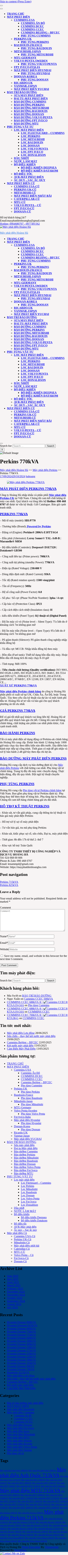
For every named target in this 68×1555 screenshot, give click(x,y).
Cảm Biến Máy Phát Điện (21, 1048)
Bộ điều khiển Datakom (39, 170)
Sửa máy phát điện (28, 95)
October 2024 (14, 1297)
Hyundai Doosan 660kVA (21, 1337)
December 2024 (16, 1291)
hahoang (30, 476)
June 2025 (12, 1275)
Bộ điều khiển (25, 164)
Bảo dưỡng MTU (26, 123)
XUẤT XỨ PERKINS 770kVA (18, 685)
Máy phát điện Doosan (19, 1424)
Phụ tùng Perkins (35, 41)
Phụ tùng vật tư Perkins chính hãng (42, 790)
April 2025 (13, 1282)
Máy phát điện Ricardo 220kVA (20, 1529)
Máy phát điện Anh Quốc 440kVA (14, 1470)
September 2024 (16, 1301)
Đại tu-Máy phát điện (31, 98)
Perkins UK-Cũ (25, 189)
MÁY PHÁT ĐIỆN (18, 16)
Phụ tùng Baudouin (36, 48)
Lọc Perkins (30, 136)
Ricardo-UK (23, 82)
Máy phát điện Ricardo (19, 1443)
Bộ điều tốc (23, 173)
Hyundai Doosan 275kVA (21, 1350)
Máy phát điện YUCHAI (31, 89)
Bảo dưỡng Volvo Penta (33, 117)
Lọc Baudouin (32, 142)
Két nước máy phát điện (20, 1045)
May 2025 (12, 1279)
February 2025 (15, 1288)
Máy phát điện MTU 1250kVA (21, 1498)
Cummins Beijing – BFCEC (40, 32)
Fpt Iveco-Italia (27, 67)
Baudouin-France (28, 45)
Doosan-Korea (25, 76)
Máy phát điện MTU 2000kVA (55, 1501)
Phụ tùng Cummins (36, 35)
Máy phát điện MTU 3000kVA (21, 1508)
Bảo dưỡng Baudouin (31, 111)
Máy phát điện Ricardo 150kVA (49, 1522)
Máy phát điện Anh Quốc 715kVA (33, 1472)
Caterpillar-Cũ (27, 198)
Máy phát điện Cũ (21, 183)
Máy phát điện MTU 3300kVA (46, 1508)
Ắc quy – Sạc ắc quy (29, 180)
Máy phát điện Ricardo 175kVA (35, 1525)
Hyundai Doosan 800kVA (21, 1328)
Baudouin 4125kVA (18, 1372)
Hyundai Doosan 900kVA (21, 1322)
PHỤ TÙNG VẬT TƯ (20, 126)
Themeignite (52, 1547)
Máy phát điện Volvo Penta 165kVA (32, 1541)
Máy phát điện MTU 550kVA (28, 1486)
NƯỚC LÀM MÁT (25, 161)
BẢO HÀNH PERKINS (17, 733)
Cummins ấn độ (22, 1415)
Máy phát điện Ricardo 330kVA (35, 1532)
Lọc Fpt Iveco (32, 151)
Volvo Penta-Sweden (31, 60)
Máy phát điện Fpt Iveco (20, 1428)
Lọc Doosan (30, 145)
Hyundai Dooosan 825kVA (22, 1325)
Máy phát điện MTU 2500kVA (38, 1504)
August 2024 (14, 1304)
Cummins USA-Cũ (27, 186)
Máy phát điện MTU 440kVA (44, 1483)
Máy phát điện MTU (18, 1437)
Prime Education (31, 1547)
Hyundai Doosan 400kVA (21, 1344)
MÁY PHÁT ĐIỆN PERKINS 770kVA (28, 489)
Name (4, 936)
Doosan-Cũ (22, 211)
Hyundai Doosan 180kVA (21, 1359)
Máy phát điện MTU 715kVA (30, 1490)
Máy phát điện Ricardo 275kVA (47, 1529)
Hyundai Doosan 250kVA (21, 1353)
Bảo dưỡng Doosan (29, 114)
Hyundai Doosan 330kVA (21, 1347)
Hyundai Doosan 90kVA (21, 1366)
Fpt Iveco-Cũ (24, 208)
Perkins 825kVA (9, 885)
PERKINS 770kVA (14, 514)
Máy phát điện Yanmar (19, 1450)
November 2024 (16, 1294)
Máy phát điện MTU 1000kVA (32, 1495)
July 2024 (12, 1307)
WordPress (20, 1550)
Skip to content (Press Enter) (15, 1)
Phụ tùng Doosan (34, 79)
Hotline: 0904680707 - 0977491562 (20, 223)
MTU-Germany (25, 57)
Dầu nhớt (21, 158)
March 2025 (13, 1285)
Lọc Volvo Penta (34, 148)
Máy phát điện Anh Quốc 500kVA (42, 1470)
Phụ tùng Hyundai (35, 73)
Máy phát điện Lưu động (21, 1032)
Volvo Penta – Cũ (27, 205)
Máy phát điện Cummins (20, 1412)
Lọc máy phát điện (29, 129)
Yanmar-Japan (25, 85)
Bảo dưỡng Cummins (30, 101)
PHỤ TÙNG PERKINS (17, 784)
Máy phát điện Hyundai (32, 70)
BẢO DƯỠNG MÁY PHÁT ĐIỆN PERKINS (33, 758)
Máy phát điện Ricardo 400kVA (20, 1535)
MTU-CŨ (20, 202)
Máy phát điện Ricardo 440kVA (47, 1535)
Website (4, 949)
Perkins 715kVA (9, 881)
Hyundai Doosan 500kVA (21, 1341)
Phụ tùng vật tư (15, 1453)
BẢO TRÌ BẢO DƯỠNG (22, 92)
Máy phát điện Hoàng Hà (14, 232)
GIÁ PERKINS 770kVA (17, 710)
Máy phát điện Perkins (45, 470)
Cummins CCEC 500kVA (38, 998)
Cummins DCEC (23, 1421)
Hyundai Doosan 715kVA (21, 1334)
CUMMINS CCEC (32, 29)
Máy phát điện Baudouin (20, 1409)
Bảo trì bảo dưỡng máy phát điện (25, 1402)
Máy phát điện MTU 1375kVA (46, 1498)
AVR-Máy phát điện (29, 176)
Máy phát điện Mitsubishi (21, 1434)
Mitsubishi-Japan (27, 51)
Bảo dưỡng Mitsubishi (31, 107)
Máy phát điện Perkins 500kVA (30, 1513)
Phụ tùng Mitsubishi (37, 54)
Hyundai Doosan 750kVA (21, 1331)
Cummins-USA (24, 19)
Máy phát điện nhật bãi (33, 195)
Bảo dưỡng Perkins (29, 104)
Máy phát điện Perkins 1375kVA (22, 1522)
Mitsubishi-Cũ (25, 192)
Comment (5, 907)
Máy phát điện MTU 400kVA (19, 1483)
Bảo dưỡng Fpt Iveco (30, 120)
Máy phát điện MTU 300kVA (33, 1480)
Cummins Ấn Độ (33, 23)
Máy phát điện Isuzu (18, 1431)
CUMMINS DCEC (32, 26)
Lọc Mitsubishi (33, 139)
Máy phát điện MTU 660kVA (53, 1486)
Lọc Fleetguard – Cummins (43, 133)
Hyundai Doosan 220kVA (21, 1356)
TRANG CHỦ (15, 13)
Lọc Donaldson (33, 155)
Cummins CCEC (23, 1418)
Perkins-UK (23, 38)
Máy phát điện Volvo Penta (22, 1446)
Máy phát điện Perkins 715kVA (32, 1514)
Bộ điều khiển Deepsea (39, 167)
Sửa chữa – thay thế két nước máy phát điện (31, 1036)
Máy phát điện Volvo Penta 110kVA (39, 1538)
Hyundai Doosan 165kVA (21, 1363)
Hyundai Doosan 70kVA (21, 1369)
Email (4, 942)
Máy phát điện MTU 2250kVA (12, 1504)
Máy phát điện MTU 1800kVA (29, 1501)
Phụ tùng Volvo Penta (39, 63)
